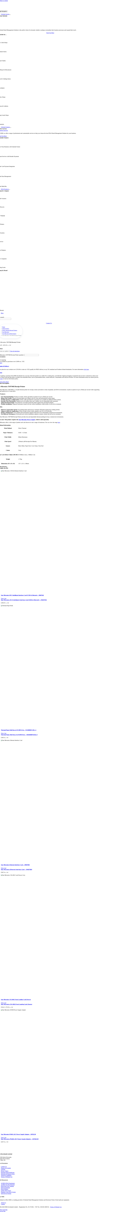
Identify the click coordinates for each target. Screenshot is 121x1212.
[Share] (115, 2)
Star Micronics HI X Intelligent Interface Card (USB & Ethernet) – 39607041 (22, 595)
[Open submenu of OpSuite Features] (10, 127)
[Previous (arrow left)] (3, 606)
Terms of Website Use (56, 1207)
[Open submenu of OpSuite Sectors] (10, 14)
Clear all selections (15, 351)
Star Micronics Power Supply (27, 419)
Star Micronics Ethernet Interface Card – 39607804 (15, 865)
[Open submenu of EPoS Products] (9, 189)
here (59, 422)
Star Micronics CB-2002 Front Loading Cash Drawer (16, 999)
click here (86, 369)
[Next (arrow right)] (118, 606)
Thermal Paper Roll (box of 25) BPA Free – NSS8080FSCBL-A (18, 730)
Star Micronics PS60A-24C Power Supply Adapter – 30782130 (18, 1134)
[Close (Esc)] (119, 2)
